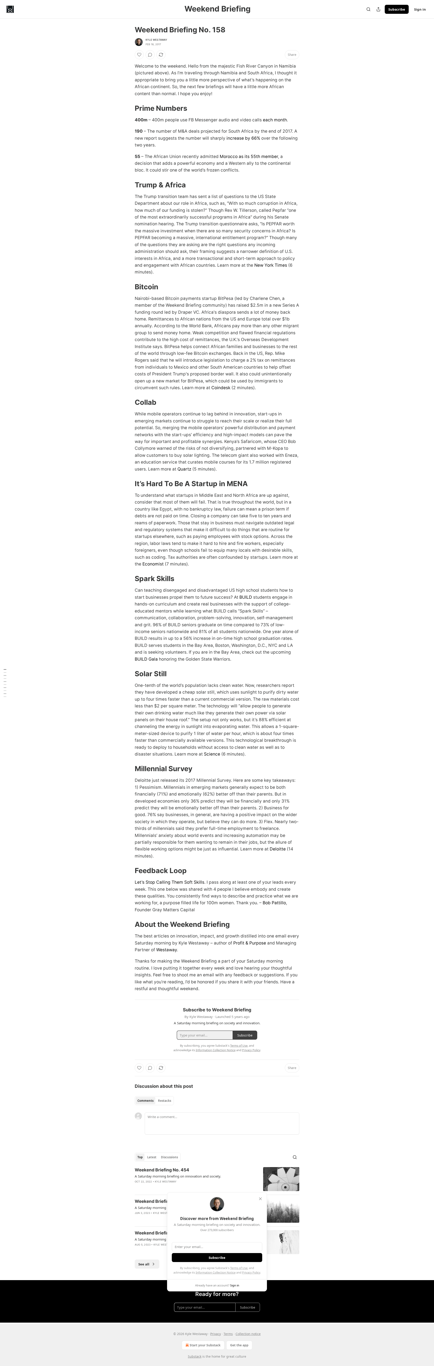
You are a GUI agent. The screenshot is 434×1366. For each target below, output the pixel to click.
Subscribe (396, 9)
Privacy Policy (251, 1272)
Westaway (166, 949)
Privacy (215, 1334)
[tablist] (154, 1100)
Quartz (184, 469)
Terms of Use (239, 1268)
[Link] (128, 108)
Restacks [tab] (164, 1101)
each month (275, 119)
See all (143, 1264)
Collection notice (248, 1334)
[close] (260, 1198)
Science (212, 754)
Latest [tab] (151, 1157)
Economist (153, 564)
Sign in (420, 9)
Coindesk (220, 387)
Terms (228, 1334)
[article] (217, 1179)
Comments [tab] (145, 1101)
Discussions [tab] (169, 1157)
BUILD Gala (146, 659)
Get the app (239, 1345)
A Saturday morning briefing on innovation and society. (178, 1176)
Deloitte (278, 849)
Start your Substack (205, 1345)
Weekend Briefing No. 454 (162, 1170)
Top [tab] (140, 1157)
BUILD (245, 597)
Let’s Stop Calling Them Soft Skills (169, 882)
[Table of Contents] (5, 683)
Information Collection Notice (216, 1272)
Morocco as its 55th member (249, 156)
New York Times (270, 265)
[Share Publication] (378, 9)
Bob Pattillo (274, 902)
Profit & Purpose (249, 943)
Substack (194, 1356)
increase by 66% (243, 138)
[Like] (139, 54)
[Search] (368, 9)
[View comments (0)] (150, 54)
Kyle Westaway (156, 39)
